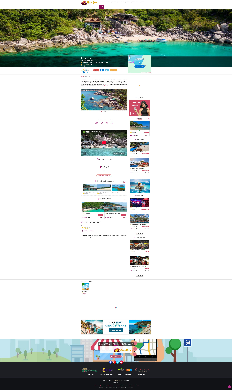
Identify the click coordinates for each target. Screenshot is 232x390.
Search (102, 6)
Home (82, 76)
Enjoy (93, 60)
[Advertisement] (139, 85)
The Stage (134, 207)
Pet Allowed (102, 119)
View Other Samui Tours (104, 175)
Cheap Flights (90, 374)
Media (133, 2)
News (138, 2)
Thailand (103, 2)
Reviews (114, 70)
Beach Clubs (145, 153)
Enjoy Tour (118, 384)
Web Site (88, 64)
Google (149, 72)
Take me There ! (140, 66)
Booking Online (130, 387)
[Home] (89, 2)
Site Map (118, 387)
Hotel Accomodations (108, 374)
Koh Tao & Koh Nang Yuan (138, 130)
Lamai (132, 172)
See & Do (114, 2)
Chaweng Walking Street (138, 266)
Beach (89, 60)
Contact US (123, 387)
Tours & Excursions (125, 374)
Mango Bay (84, 291)
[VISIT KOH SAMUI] (140, 184)
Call (97, 70)
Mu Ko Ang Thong (101, 192)
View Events (88, 65)
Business (128, 2)
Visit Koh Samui (139, 187)
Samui (88, 217)
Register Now (116, 356)
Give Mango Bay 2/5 (84, 228)
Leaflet (143, 72)
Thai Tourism (125, 384)
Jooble (113, 384)
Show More (140, 233)
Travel (108, 2)
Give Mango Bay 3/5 (85, 70)
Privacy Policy (102, 387)
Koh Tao (85, 217)
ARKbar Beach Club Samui (138, 224)
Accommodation (97, 119)
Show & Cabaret (144, 209)
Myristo (101, 384)
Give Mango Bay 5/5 (88, 70)
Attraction (101, 215)
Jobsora (137, 384)
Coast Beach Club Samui (138, 151)
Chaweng (133, 156)
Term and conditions (110, 387)
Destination (121, 2)
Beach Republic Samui (137, 168)
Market (146, 251)
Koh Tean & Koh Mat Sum (88, 192)
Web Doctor (96, 384)
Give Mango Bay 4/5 (87, 70)
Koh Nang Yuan (111, 213)
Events (143, 2)
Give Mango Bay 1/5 (82, 70)
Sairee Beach (87, 213)
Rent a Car (143, 374)
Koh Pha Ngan (115, 192)
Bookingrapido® (107, 384)
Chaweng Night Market (138, 249)
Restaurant (107, 119)
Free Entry (112, 119)
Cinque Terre (131, 384)
